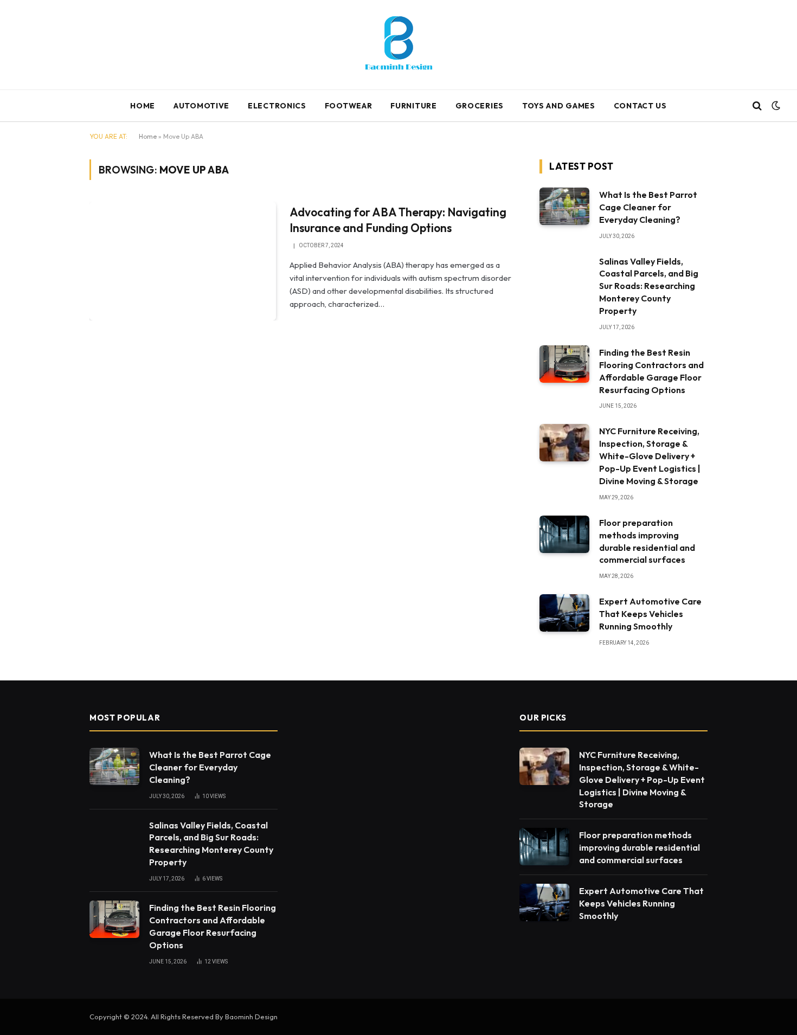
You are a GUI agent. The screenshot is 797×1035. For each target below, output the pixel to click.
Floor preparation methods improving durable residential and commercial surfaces (647, 541)
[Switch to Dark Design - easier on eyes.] (775, 106)
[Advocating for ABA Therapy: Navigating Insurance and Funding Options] (182, 261)
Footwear (348, 106)
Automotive (201, 106)
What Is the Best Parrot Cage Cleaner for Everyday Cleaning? (648, 207)
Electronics (277, 106)
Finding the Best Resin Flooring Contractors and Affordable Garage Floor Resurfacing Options (651, 371)
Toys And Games (558, 106)
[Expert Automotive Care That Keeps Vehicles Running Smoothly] (564, 613)
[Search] (757, 106)
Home (142, 106)
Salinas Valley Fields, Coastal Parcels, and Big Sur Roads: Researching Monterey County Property (648, 286)
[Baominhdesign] (398, 44)
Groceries (479, 106)
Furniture (413, 106)
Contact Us (640, 106)
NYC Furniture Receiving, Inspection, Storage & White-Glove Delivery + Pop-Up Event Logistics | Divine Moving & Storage (649, 456)
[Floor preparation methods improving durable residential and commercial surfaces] (564, 534)
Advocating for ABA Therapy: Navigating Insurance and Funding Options (398, 220)
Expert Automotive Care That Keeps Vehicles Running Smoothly (650, 614)
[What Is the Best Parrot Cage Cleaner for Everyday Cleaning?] (564, 206)
